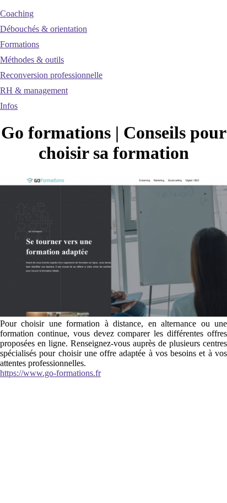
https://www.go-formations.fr (50, 373)
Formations (19, 44)
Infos (9, 105)
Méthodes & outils (32, 59)
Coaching (17, 13)
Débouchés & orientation (43, 29)
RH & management (34, 90)
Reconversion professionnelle (51, 75)
